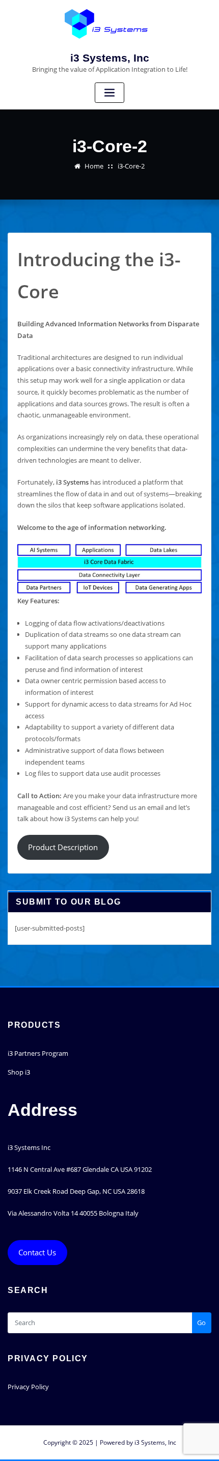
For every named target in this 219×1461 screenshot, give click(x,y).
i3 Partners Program (38, 1053)
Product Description (63, 847)
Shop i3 (19, 1072)
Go (201, 1322)
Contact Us (37, 1252)
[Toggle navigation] (109, 92)
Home (94, 166)
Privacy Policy (28, 1386)
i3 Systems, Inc (109, 58)
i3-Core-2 (131, 166)
